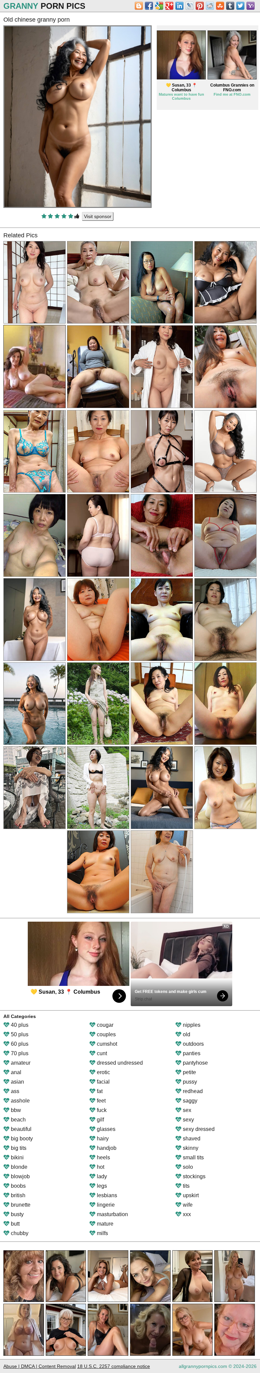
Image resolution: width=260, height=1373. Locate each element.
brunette (19, 1205)
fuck (101, 1110)
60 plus (18, 1044)
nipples (190, 1025)
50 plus (18, 1034)
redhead (192, 1091)
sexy (187, 1119)
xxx (186, 1214)
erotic (102, 1072)
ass (14, 1091)
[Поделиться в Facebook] (149, 6)
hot (99, 1167)
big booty (21, 1138)
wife (187, 1205)
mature (104, 1224)
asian (16, 1082)
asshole (19, 1101)
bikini (16, 1157)
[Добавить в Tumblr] (230, 6)
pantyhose (194, 1063)
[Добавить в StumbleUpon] (220, 6)
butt (14, 1224)
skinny (189, 1148)
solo (187, 1167)
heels (102, 1157)
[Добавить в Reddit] (210, 6)
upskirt (190, 1195)
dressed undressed (119, 1063)
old (185, 1034)
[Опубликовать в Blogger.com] (139, 6)
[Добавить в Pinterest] (200, 6)
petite (188, 1072)
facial (102, 1082)
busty (16, 1214)
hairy (102, 1138)
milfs (101, 1233)
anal (15, 1072)
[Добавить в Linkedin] (179, 6)
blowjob (19, 1176)
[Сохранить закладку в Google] (159, 6)
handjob (105, 1148)
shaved (190, 1138)
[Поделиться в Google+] (169, 6)
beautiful (20, 1129)
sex (186, 1110)
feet (100, 1101)
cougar (104, 1025)
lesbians (106, 1195)
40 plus (18, 1025)
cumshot (106, 1044)
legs (101, 1186)
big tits (17, 1148)
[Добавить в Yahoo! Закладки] (250, 6)
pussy (189, 1082)
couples (105, 1034)
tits (185, 1186)
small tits (192, 1157)
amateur (19, 1063)
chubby (18, 1233)
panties (190, 1053)
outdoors (192, 1044)
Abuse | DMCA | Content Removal (39, 1366)
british (17, 1195)
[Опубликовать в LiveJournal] (190, 6)
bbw (15, 1110)
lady (101, 1176)
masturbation (111, 1214)
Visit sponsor (97, 216)
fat (99, 1091)
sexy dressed (198, 1129)
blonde (18, 1167)
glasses (105, 1129)
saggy (189, 1101)
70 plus (18, 1053)
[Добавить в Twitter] (240, 6)
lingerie (105, 1205)
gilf (99, 1119)
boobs (17, 1186)
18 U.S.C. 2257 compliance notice (113, 1366)
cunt (101, 1053)
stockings (193, 1176)
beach (17, 1119)
